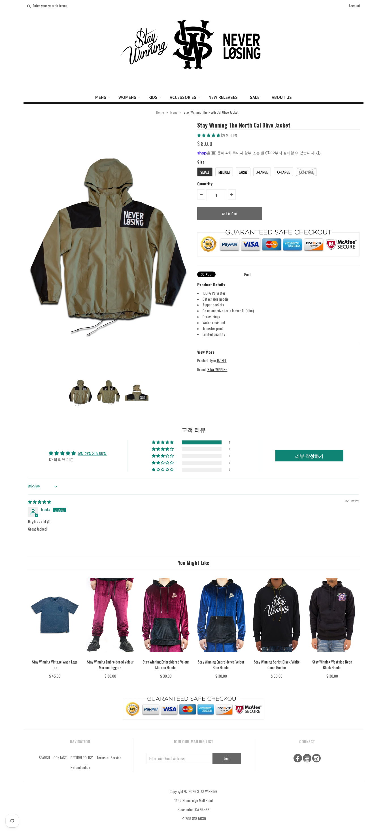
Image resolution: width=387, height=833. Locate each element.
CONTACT (60, 757)
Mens (173, 112)
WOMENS (127, 97)
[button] (209, 135)
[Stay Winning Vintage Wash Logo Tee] (55, 656)
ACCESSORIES (183, 97)
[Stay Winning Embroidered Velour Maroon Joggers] (110, 656)
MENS (100, 97)
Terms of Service (109, 757)
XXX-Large (306, 172)
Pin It (248, 274)
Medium (224, 172)
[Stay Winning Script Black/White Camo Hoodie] (276, 656)
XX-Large (283, 172)
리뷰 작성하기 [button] (309, 455)
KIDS (153, 97)
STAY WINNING (217, 369)
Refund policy (80, 767)
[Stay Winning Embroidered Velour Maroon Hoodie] (165, 656)
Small (204, 172)
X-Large (262, 172)
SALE (255, 97)
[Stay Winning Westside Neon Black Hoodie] (332, 656)
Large (243, 172)
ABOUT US (282, 97)
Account (354, 6)
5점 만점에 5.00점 (92, 453)
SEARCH (44, 757)
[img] (39, 502)
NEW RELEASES (223, 97)
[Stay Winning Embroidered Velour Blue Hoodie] (221, 656)
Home (160, 112)
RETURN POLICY (82, 757)
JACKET (222, 360)
